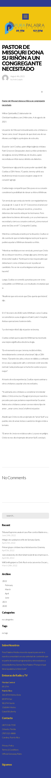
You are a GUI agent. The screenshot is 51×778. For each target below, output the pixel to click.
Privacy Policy (8, 745)
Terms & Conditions (10, 749)
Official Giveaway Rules (12, 754)
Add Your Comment (25, 487)
